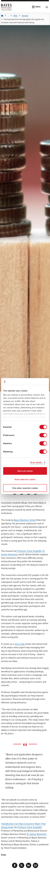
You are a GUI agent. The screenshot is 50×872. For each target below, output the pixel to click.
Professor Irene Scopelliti (29, 550)
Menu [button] (38, 6)
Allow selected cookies (25, 479)
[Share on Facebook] (14, 865)
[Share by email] (35, 865)
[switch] (43, 435)
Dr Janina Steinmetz (36, 834)
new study (20, 643)
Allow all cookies (25, 470)
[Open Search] (47, 7)
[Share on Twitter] (21, 865)
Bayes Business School (25, 519)
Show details (36, 462)
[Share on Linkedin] (28, 865)
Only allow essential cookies (25, 488)
